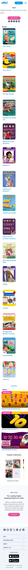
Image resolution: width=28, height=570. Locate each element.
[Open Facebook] (5, 530)
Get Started (14, 514)
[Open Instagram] (8, 530)
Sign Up (19, 3)
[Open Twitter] (14, 530)
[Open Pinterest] (17, 530)
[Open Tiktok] (20, 530)
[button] (13, 468)
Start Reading (14, 18)
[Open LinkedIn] (23, 530)
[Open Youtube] (11, 530)
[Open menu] (25, 3)
